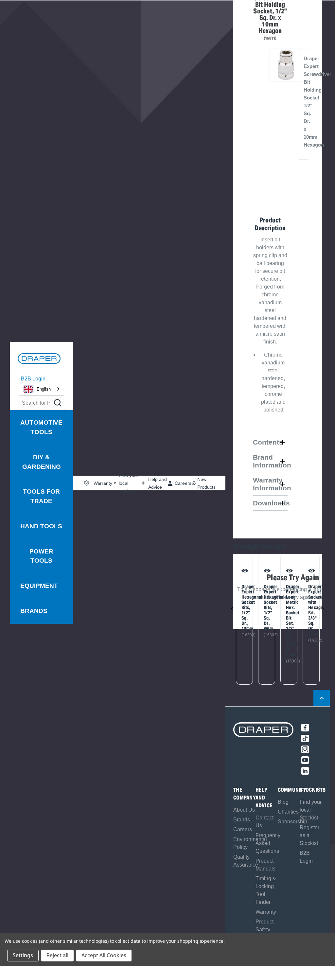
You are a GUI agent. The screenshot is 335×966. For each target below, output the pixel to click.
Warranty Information (270, 484)
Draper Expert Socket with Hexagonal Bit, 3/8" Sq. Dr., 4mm (311, 610)
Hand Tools (41, 526)
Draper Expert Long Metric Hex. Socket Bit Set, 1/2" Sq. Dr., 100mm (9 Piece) (289, 620)
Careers (242, 829)
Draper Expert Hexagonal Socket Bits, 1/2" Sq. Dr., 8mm (267, 607)
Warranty (266, 912)
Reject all (57, 955)
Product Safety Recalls (264, 929)
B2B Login (33, 378)
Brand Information (270, 461)
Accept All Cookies (103, 955)
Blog (283, 802)
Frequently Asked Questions (268, 843)
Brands (33, 610)
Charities (288, 812)
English (44, 389)
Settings (23, 955)
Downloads (270, 503)
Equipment (39, 585)
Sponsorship (292, 821)
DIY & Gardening (41, 462)
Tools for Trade (41, 496)
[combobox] (42, 389)
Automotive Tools (41, 427)
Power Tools (41, 556)
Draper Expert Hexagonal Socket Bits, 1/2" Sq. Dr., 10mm (244, 607)
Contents (268, 442)
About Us (244, 810)
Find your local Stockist (311, 809)
